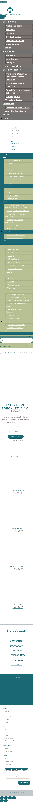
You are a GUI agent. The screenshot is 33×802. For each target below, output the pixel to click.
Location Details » (16, 650)
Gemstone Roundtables (17, 108)
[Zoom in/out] (2, 797)
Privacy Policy (16, 793)
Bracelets (10, 29)
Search (2, 1)
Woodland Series (13, 100)
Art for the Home (14, 26)
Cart (30, 344)
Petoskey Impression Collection (14, 221)
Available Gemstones (15, 111)
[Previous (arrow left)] (2, 800)
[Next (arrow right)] (6, 800)
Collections (7, 201)
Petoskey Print (13, 96)
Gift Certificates (13, 37)
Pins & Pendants (13, 44)
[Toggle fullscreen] (6, 797)
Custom (5, 240)
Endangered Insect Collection (15, 84)
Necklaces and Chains (15, 177)
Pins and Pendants (14, 180)
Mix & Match (9, 51)
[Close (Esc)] (14, 797)
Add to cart (16, 436)
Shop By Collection (12, 70)
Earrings (10, 33)
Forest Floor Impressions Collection (18, 91)
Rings (8, 48)
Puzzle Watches (13, 66)
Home (1, 352)
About (6, 115)
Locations (15, 131)
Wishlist (15, 133)
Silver (15, 352)
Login (13, 136)
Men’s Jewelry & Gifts (15, 173)
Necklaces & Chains (15, 40)
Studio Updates (7, 745)
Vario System (12, 59)
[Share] (10, 797)
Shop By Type (9, 22)
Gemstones (8, 104)
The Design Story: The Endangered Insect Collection (16, 77)
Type (4, 157)
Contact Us (8, 118)
